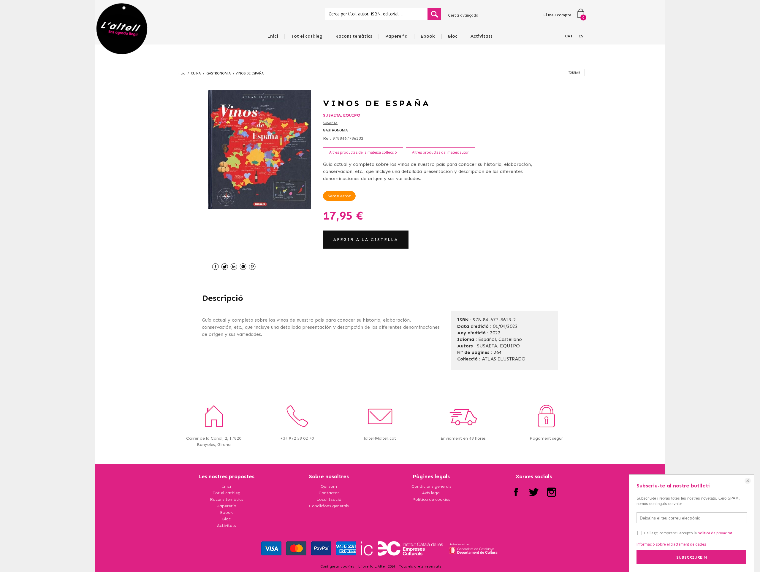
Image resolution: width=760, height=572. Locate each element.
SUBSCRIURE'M (691, 557)
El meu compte (557, 15)
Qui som (329, 486)
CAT (569, 36)
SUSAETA (330, 123)
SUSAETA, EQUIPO (341, 115)
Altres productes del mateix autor (440, 152)
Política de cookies (431, 499)
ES (581, 36)
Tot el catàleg (306, 36)
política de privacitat (715, 533)
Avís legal (431, 492)
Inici (273, 36)
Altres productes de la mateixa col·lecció (363, 152)
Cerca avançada (463, 15)
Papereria (396, 36)
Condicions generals (329, 506)
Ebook (428, 36)
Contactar (329, 492)
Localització (328, 499)
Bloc (452, 36)
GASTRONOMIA (335, 130)
